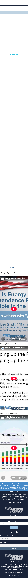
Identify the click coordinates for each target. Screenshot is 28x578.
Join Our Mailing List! (14, 515)
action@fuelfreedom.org (14, 569)
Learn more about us (14, 502)
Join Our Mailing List (7, 535)
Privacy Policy (16, 575)
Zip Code (3, 542)
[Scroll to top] (0, 577)
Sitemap (11, 575)
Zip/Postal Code (14, 521)
